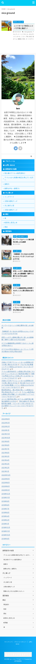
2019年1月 (5, 524)
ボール (18, 36)
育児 (23, 39)
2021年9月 (5, 441)
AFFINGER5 (18, 661)
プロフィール (10, 161)
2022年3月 (6, 423)
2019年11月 (6, 498)
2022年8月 (6, 419)
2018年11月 (6, 531)
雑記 (6, 214)
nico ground (28, 32)
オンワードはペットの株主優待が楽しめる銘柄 (18, 326)
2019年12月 (6, 494)
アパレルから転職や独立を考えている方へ (18, 178)
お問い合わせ (10, 165)
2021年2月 (5, 468)
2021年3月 (5, 464)
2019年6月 (5, 512)
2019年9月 (5, 501)
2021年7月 (5, 449)
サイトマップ (8, 642)
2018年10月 (6, 535)
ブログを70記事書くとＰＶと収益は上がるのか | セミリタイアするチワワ (17, 366)
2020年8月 (6, 483)
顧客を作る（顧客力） (12, 188)
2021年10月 (6, 438)
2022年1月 (5, 430)
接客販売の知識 (10, 169)
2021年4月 (5, 460)
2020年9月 (6, 479)
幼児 (30, 36)
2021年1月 (5, 471)
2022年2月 (6, 426)
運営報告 (8, 231)
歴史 (6, 227)
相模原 (20, 39)
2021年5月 (5, 456)
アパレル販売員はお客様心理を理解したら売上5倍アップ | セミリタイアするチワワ (18, 394)
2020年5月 (6, 490)
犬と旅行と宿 (9, 205)
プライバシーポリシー (20, 642)
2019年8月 (5, 505)
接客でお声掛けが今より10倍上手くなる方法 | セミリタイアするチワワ (18, 376)
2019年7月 (5, 509)
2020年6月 (6, 486)
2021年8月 (5, 445)
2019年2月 (5, 520)
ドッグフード (9, 197)
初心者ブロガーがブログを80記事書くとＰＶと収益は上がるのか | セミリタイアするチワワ (18, 385)
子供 (27, 36)
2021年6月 (5, 453)
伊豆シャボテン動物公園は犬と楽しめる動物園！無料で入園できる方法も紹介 (23, 273)
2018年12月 (6, 527)
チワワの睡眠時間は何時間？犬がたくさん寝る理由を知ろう (23, 290)
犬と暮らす (9, 193)
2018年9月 (5, 539)
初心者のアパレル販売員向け (14, 173)
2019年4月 (5, 516)
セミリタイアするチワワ (18, 654)
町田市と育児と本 (10, 223)
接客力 (6, 184)
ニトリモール (24, 34)
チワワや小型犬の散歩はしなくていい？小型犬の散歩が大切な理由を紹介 (23, 307)
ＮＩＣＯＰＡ (30, 39)
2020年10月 (6, 475)
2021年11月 (6, 434)
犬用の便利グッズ (10, 201)
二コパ (23, 36)
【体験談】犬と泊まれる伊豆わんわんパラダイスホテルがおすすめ (23, 256)
